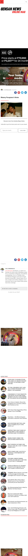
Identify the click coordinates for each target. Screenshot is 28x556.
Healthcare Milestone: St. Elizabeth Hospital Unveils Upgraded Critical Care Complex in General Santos (17, 467)
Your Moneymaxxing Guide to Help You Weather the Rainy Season (17, 488)
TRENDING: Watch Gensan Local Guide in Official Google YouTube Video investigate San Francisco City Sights (17, 474)
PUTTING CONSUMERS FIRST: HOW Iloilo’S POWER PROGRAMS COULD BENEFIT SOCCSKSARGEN (17, 389)
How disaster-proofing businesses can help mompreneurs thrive (17, 502)
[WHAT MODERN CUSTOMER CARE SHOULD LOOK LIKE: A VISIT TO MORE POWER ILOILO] (3, 446)
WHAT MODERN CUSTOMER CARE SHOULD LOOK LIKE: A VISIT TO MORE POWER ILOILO (17, 445)
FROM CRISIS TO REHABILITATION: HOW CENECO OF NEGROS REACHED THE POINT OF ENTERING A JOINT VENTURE (17, 381)
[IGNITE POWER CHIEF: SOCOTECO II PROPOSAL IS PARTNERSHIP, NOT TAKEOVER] (3, 453)
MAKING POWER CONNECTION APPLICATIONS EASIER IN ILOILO (16, 438)
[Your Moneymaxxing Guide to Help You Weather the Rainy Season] (3, 488)
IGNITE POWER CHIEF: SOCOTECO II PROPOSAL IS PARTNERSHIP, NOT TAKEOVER (17, 453)
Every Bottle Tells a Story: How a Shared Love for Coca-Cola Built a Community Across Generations (16, 481)
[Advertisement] (14, 31)
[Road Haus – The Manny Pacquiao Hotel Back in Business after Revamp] (3, 418)
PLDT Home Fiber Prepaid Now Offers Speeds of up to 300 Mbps (17, 410)
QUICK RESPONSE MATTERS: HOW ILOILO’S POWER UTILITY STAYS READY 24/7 (16, 424)
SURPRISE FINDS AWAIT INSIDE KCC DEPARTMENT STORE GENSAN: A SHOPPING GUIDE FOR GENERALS (17, 431)
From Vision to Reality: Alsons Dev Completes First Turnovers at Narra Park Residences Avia (17, 403)
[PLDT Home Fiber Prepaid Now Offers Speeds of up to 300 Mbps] (3, 411)
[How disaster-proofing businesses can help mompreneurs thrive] (3, 502)
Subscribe (23, 130)
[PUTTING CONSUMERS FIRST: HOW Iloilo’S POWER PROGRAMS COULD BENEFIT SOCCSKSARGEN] (3, 389)
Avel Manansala (7, 89)
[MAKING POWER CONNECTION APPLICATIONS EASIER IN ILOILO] (3, 439)
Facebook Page (5, 514)
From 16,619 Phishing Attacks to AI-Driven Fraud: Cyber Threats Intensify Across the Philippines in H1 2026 (17, 509)
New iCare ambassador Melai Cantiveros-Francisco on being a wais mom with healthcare (17, 495)
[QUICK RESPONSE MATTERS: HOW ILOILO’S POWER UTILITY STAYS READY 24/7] (3, 425)
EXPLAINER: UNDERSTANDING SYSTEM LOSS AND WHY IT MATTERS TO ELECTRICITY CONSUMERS (17, 460)
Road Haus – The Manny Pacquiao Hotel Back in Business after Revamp (17, 417)
